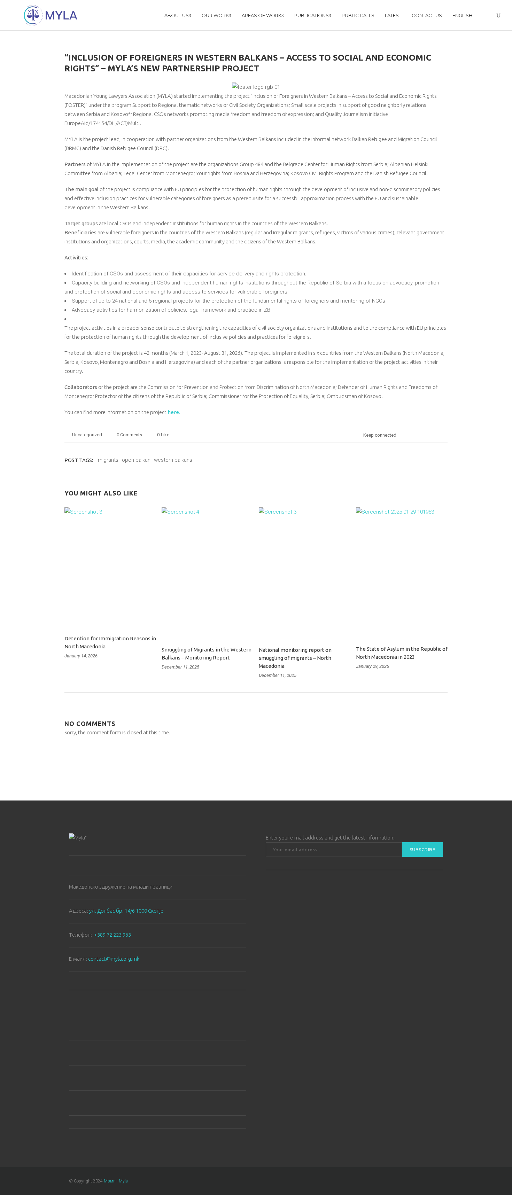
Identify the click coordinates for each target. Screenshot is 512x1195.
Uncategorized (87, 434)
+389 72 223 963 (112, 935)
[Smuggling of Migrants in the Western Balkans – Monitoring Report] (207, 572)
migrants (108, 460)
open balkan (136, 460)
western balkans (173, 460)
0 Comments (129, 434)
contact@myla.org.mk (113, 959)
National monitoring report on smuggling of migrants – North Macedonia (295, 658)
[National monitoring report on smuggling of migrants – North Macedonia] (304, 572)
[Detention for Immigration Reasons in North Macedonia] (110, 566)
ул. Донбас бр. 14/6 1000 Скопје (126, 911)
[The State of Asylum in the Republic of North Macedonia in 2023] (402, 571)
